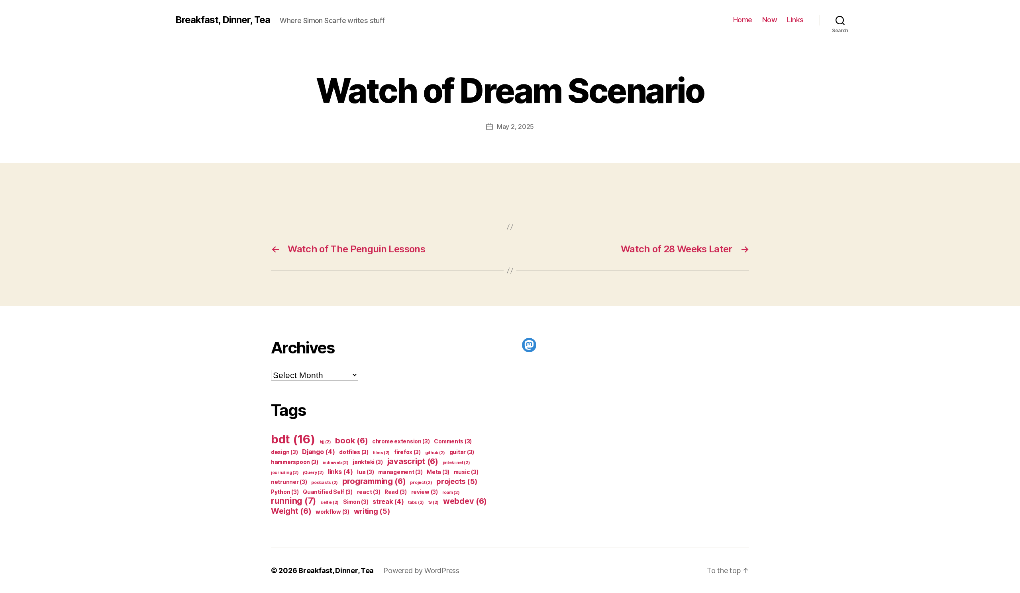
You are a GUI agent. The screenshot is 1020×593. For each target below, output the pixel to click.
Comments (453, 441)
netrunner (289, 482)
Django (318, 452)
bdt (293, 439)
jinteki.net (456, 462)
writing (372, 511)
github (435, 452)
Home (742, 20)
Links (795, 20)
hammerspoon (294, 462)
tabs (416, 502)
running (293, 501)
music (466, 472)
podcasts (324, 482)
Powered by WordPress (421, 570)
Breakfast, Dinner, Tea (222, 20)
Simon (356, 502)
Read (395, 492)
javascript (412, 461)
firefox (407, 452)
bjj (325, 442)
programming (374, 481)
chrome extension (401, 441)
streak (388, 501)
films (381, 452)
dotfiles (354, 452)
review (424, 492)
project (421, 482)
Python (284, 492)
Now (769, 20)
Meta (438, 472)
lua (365, 472)
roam (451, 492)
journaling (284, 472)
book (351, 440)
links (340, 472)
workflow (332, 512)
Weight (291, 511)
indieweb (336, 462)
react (369, 492)
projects (456, 481)
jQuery (313, 472)
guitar (461, 452)
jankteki (368, 462)
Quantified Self (328, 492)
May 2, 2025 (515, 127)
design (284, 452)
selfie (329, 502)
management (400, 472)
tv (433, 502)
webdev (465, 501)
